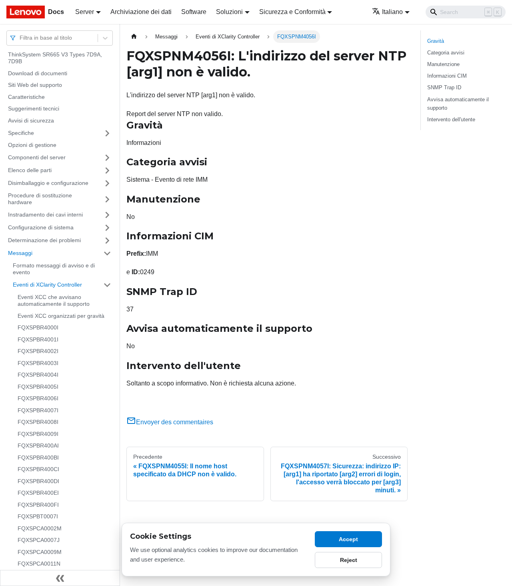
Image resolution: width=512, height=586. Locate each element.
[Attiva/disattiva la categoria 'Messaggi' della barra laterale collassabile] (107, 253)
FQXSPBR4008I (38, 422)
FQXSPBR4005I (38, 386)
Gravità (435, 41)
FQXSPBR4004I (38, 375)
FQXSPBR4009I (38, 434)
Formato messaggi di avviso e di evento (54, 269)
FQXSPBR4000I (38, 328)
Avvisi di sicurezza (31, 120)
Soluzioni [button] (229, 11)
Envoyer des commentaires (174, 422)
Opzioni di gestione (32, 145)
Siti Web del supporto (35, 85)
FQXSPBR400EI (38, 493)
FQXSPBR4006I (38, 398)
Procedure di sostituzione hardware (40, 199)
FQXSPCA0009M (40, 552)
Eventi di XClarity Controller (47, 284)
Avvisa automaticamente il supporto (458, 103)
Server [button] (84, 11)
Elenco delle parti (30, 170)
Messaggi (20, 253)
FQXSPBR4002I (38, 351)
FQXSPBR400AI (38, 446)
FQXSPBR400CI (38, 469)
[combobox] (20, 37)
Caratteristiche (26, 97)
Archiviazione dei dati (141, 11)
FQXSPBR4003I (38, 363)
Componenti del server (37, 157)
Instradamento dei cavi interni (45, 214)
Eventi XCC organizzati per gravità (61, 316)
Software (193, 11)
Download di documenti (37, 73)
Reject (348, 560)
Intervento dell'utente (451, 119)
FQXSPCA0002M (40, 528)
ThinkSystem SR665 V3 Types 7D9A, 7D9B (55, 58)
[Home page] (134, 36)
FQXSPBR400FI (38, 505)
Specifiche (21, 133)
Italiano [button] (392, 11)
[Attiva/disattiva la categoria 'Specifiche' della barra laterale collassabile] (107, 133)
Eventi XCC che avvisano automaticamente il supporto (54, 300)
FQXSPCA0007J (39, 540)
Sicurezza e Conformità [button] (292, 11)
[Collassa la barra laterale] (60, 578)
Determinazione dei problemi (44, 240)
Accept (348, 539)
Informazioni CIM (447, 76)
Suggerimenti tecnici (33, 109)
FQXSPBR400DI (38, 481)
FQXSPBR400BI (38, 457)
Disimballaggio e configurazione (48, 183)
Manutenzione (443, 64)
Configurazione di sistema (41, 227)
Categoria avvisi (445, 53)
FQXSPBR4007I (38, 410)
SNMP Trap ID (444, 87)
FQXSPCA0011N (39, 564)
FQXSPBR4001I (38, 339)
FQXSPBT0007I (38, 517)
